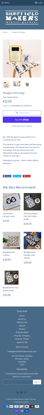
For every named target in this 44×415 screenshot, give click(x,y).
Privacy (22, 329)
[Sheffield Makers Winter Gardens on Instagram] (25, 392)
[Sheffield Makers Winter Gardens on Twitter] (17, 392)
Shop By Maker (22, 332)
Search (22, 325)
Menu (7, 2)
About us (22, 319)
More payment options (22, 126)
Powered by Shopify (21, 402)
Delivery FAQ (22, 322)
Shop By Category (22, 335)
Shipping (6, 105)
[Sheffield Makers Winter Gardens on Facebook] (21, 392)
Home (5, 32)
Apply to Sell (22, 342)
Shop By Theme (22, 339)
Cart (40, 2)
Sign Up (37, 382)
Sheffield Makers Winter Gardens (24, 399)
